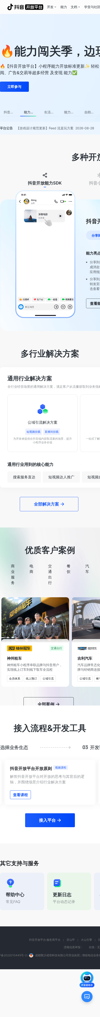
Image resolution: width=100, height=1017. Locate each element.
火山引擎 (86, 939)
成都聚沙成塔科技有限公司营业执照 (57, 955)
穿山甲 (71, 939)
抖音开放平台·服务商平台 (44, 939)
